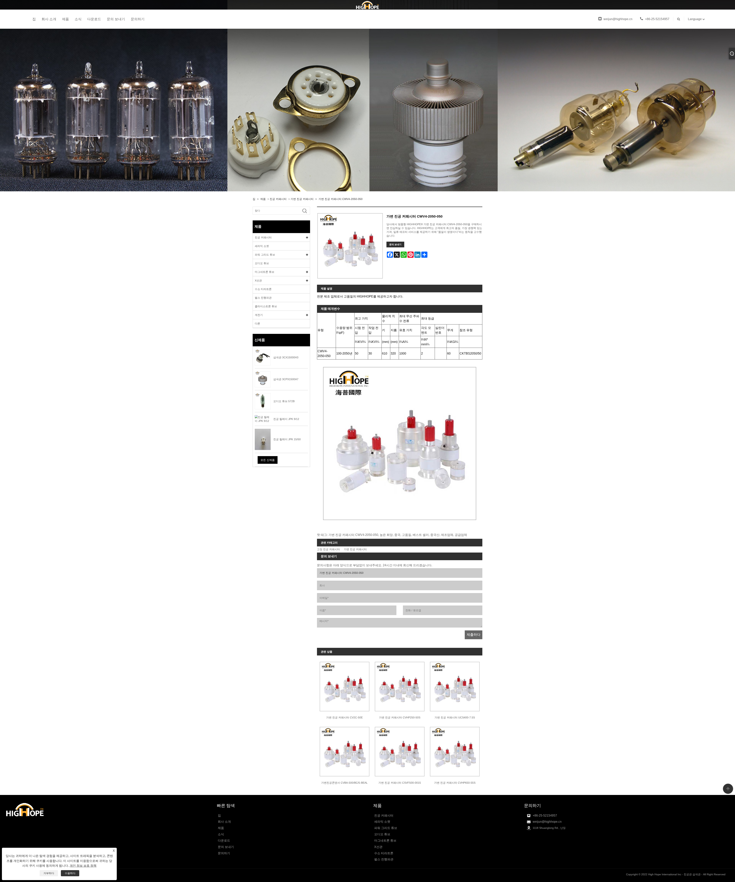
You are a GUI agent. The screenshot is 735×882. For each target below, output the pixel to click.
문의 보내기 (116, 19)
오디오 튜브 (262, 263)
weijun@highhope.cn (618, 19)
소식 (78, 19)
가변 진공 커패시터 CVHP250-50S (399, 717)
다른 (257, 323)
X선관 (258, 280)
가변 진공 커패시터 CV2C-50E (344, 717)
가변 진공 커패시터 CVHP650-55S (454, 782)
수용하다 (70, 873)
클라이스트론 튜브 (266, 306)
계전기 (259, 314)
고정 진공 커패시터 (328, 549)
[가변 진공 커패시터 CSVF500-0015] (399, 750)
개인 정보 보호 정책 (83, 865)
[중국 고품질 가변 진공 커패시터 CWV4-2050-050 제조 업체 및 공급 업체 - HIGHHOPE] (367, 4)
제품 (65, 19)
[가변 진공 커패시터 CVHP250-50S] (399, 685)
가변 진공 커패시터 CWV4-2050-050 (340, 199)
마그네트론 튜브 (264, 271)
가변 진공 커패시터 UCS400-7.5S (454, 717)
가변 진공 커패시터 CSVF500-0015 (399, 782)
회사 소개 (49, 19)
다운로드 (94, 19)
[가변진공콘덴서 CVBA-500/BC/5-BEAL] (344, 750)
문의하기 (138, 19)
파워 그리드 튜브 (265, 254)
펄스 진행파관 (263, 297)
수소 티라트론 (263, 289)
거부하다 (48, 873)
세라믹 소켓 (262, 246)
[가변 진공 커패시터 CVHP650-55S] (454, 750)
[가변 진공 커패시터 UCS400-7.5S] (454, 685)
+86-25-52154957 (657, 19)
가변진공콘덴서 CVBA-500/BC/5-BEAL (344, 782)
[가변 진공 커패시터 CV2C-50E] (344, 685)
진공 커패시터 (278, 199)
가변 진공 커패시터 (302, 199)
